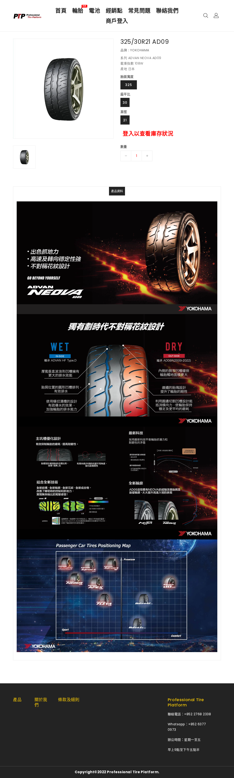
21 (125, 120)
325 (128, 85)
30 (125, 102)
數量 (123, 146)
